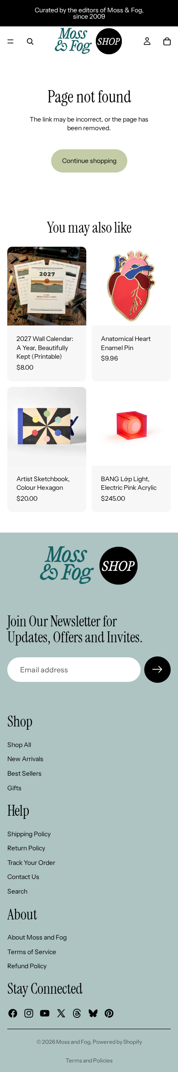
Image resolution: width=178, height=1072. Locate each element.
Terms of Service (31, 952)
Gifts (14, 788)
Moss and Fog (73, 1041)
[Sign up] (157, 669)
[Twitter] (61, 1013)
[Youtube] (44, 1013)
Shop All (19, 745)
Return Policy (26, 848)
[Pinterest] (109, 1013)
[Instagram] (28, 1013)
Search (17, 891)
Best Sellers (24, 773)
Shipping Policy (29, 834)
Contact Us (23, 877)
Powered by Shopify (117, 1041)
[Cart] (167, 41)
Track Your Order (31, 863)
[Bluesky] (93, 1013)
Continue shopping (89, 161)
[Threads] (77, 1013)
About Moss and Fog (37, 937)
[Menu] (10, 41)
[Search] (30, 41)
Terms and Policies (89, 1060)
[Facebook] (12, 1013)
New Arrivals (25, 759)
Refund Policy (27, 966)
